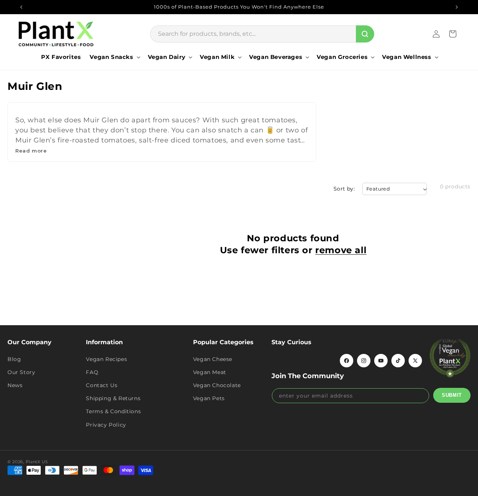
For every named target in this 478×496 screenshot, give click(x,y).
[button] (114, 57)
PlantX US (37, 461)
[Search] (365, 34)
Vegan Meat (209, 372)
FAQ (92, 372)
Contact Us (101, 385)
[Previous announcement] (21, 7)
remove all (340, 250)
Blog (14, 359)
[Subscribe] (452, 395)
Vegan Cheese (212, 359)
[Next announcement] (456, 7)
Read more (31, 151)
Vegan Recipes (106, 359)
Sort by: (344, 188)
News (14, 385)
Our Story (21, 372)
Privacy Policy (106, 424)
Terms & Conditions (113, 411)
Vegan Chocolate (217, 385)
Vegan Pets (209, 398)
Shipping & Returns (113, 398)
